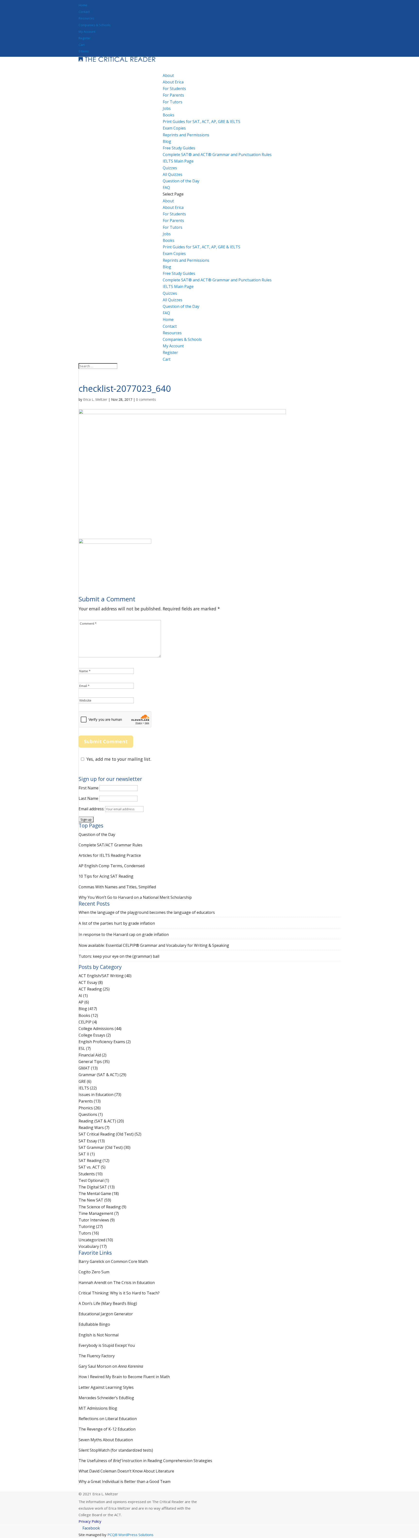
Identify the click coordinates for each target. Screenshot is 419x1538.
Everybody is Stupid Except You (107, 1345)
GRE (82, 1081)
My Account (87, 31)
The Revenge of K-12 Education (107, 1429)
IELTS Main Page (178, 161)
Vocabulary (89, 1246)
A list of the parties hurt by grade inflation (117, 923)
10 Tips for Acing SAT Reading (106, 876)
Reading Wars (91, 1127)
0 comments (146, 399)
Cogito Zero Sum (94, 1272)
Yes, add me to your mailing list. (118, 759)
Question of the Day (181, 181)
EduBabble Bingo (94, 1324)
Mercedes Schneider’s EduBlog (106, 1397)
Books (168, 240)
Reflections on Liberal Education (108, 1418)
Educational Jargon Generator (106, 1314)
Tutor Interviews (94, 1220)
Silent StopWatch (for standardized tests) (116, 1450)
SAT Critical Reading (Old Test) (106, 1134)
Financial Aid (90, 1055)
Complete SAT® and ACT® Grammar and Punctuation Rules (217, 154)
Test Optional (91, 1180)
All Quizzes (172, 174)
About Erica (173, 82)
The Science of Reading (100, 1207)
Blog (167, 267)
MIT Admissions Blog (98, 1408)
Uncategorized (92, 1240)
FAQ (166, 313)
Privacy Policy (90, 1521)
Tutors (85, 1233)
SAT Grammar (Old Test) (101, 1147)
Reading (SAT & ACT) (97, 1121)
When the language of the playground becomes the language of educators (147, 912)
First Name (88, 788)
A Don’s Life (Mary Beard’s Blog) (108, 1303)
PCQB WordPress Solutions (129, 1534)
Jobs (167, 108)
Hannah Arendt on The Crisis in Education (117, 1282)
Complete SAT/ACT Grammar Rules (110, 845)
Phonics (86, 1108)
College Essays (92, 1035)
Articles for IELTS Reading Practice (110, 855)
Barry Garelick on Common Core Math (113, 1261)
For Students (174, 88)
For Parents (173, 95)
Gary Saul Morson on (111, 1366)
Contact (84, 11)
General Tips (90, 1061)
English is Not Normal (99, 1335)
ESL (82, 1048)
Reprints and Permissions (186, 135)
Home (83, 5)
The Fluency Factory (97, 1355)
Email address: (92, 808)
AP (81, 1002)
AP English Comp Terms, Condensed (112, 865)
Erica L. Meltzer (95, 399)
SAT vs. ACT (89, 1167)
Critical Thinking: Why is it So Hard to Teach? (119, 1293)
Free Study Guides (179, 273)
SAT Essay (88, 1141)
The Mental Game (95, 1193)
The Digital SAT (93, 1187)
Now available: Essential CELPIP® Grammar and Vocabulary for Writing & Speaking (154, 945)
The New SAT (91, 1200)
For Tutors (172, 102)
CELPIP (85, 1022)
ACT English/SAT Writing (101, 975)
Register (85, 38)
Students (87, 1174)
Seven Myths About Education (106, 1439)
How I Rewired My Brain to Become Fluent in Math (124, 1376)
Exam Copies (174, 128)
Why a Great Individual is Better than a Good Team (124, 1481)
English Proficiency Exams (102, 1041)
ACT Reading (90, 989)
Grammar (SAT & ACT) (99, 1074)
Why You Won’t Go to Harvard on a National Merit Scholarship (135, 897)
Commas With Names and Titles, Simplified (117, 887)
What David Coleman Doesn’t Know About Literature (126, 1471)
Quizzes (170, 293)
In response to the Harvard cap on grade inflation (124, 934)
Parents (86, 1101)
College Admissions (96, 1028)
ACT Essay (88, 982)
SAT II (84, 1154)
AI (80, 995)
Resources (86, 18)
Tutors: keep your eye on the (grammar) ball (119, 956)
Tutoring (87, 1226)
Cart (82, 44)
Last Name (88, 798)
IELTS (84, 1088)
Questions (88, 1114)
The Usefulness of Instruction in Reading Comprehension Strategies (145, 1460)
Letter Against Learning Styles (106, 1387)
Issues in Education (96, 1094)
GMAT (84, 1068)
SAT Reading (90, 1160)
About (168, 201)
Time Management (96, 1213)
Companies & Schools (95, 25)
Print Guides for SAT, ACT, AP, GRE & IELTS (201, 121)
